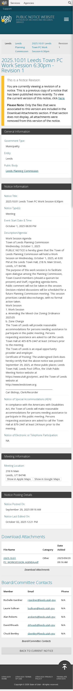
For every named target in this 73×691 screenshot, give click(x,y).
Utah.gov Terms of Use (23, 678)
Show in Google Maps (47, 479)
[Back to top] (64, 667)
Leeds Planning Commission (21, 47)
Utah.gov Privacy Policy (44, 678)
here (61, 98)
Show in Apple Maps (19, 479)
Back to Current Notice (36, 650)
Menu (66, 19)
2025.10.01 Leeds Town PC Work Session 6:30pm (41, 47)
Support (7, 8)
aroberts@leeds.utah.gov (41, 616)
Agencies (29, 3)
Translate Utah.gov (62, 678)
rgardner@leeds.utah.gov (42, 600)
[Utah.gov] (4, 3)
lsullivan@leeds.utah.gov (41, 608)
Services (15, 3)
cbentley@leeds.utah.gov (41, 633)
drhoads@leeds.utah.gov (41, 625)
